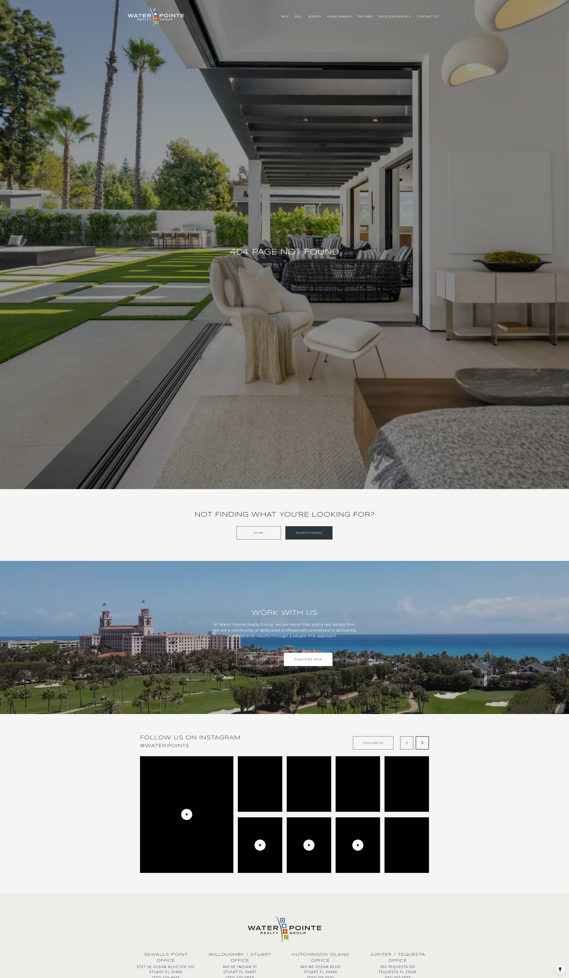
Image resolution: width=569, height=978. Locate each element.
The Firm (365, 16)
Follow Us (373, 742)
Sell (298, 16)
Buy (285, 16)
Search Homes (309, 532)
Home (259, 532)
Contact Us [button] (257, 659)
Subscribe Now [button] (308, 659)
